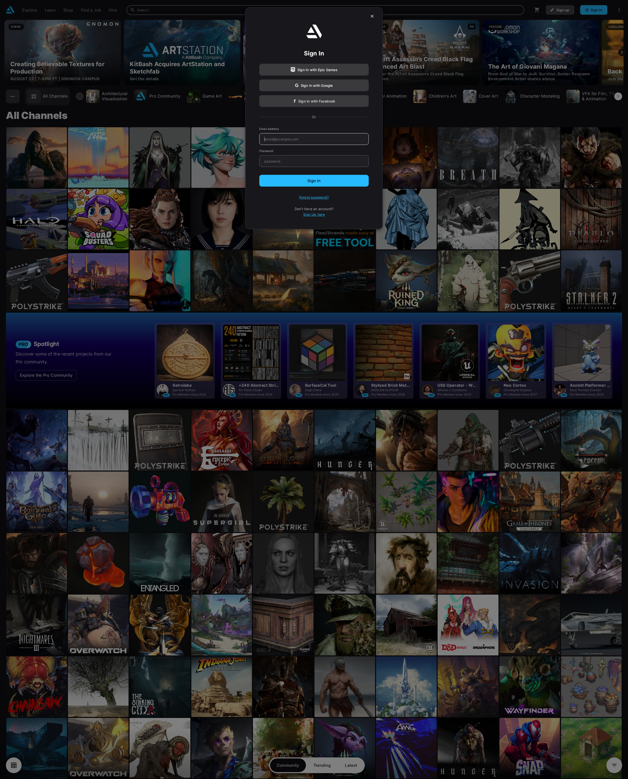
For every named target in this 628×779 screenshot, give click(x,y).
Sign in (314, 180)
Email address (269, 129)
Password (266, 151)
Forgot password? (314, 197)
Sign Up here (314, 214)
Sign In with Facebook (316, 101)
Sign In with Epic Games (317, 70)
